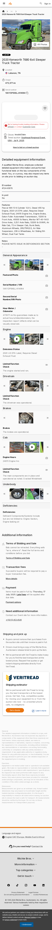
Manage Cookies (30, 917)
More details (11, 578)
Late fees (21, 594)
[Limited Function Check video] (46, 364)
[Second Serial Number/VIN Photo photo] (46, 297)
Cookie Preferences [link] (40, 895)
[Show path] (11, 11)
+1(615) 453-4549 (14, 620)
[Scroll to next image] (47, 264)
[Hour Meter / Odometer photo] (46, 309)
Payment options (13, 602)
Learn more (41, 711)
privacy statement (11, 920)
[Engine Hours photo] (46, 458)
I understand (26, 925)
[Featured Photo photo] (46, 275)
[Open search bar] (40, 3)
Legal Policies (33, 893)
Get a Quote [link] (15, 710)
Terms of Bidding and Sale (18, 558)
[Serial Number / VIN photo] (46, 285)
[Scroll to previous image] (4, 264)
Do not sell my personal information (16, 895)
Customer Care (29, 127)
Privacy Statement (17, 893)
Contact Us (37, 846)
